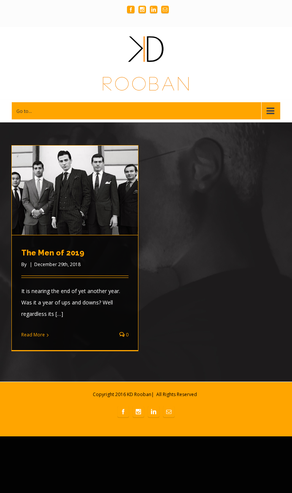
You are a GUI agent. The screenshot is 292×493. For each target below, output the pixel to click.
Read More (33, 334)
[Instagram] (142, 9)
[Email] (165, 9)
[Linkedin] (153, 9)
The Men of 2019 (52, 252)
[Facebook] (131, 9)
